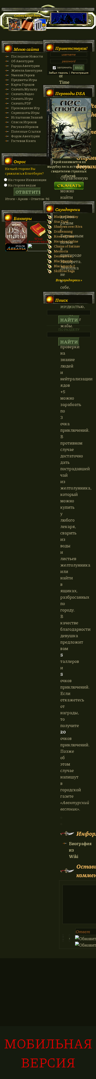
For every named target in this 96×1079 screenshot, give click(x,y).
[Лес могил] (69, 157)
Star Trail (61, 221)
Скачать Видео (22, 93)
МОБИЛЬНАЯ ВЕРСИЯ (48, 1053)
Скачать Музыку (24, 89)
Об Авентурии (22, 61)
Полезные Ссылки (26, 131)
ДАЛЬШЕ (69, 184)
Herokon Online (66, 241)
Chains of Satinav (67, 246)
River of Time (64, 236)
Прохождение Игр (25, 107)
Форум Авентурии (25, 136)
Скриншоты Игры (25, 112)
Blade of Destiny (66, 216)
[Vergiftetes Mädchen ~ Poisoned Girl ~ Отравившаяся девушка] (61, 817)
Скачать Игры (22, 98)
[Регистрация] (27, 29)
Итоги (10, 198)
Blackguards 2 (64, 266)
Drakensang (63, 231)
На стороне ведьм (22, 185)
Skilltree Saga (64, 270)
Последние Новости (27, 56)
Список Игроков (24, 122)
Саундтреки (67, 209)
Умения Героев (23, 75)
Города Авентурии (25, 65)
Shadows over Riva (68, 226)
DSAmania (16, 233)
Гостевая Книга (23, 140)
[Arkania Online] (16, 249)
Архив (23, 198)
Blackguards (63, 261)
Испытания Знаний (27, 117)
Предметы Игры (24, 79)
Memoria (61, 251)
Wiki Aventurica (38, 233)
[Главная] (14, 29)
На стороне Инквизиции (27, 179)
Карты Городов (22, 84)
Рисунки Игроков (24, 126)
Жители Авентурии (26, 70)
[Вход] (40, 29)
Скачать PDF (21, 103)
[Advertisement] (48, 1021)
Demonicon (63, 256)
